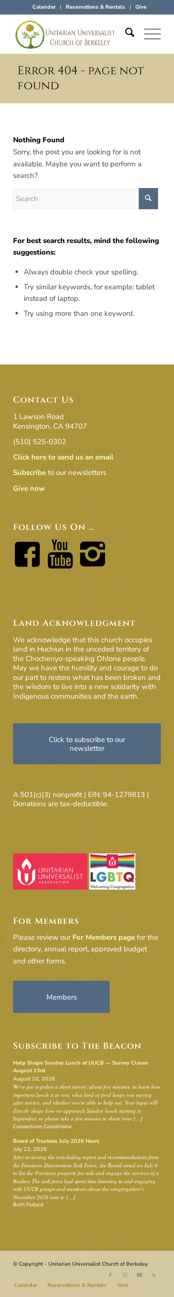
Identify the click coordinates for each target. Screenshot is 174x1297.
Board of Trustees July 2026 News (56, 1141)
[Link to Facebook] (110, 1275)
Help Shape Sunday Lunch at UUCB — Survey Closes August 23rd (80, 1067)
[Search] (125, 34)
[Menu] (147, 34)
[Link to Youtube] (139, 1275)
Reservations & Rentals (95, 7)
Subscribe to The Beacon (77, 1046)
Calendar (44, 7)
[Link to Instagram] (124, 1275)
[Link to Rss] (153, 1275)
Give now (29, 488)
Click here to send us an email (63, 457)
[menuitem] (44, 7)
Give (140, 7)
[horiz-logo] (72, 34)
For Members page (103, 937)
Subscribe (29, 472)
